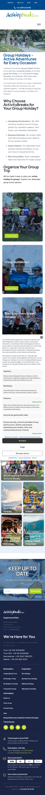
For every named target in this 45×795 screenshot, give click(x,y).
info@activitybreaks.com (22, 753)
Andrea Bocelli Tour (10, 674)
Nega (22, 447)
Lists (27, 538)
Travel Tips (22, 473)
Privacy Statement (25, 457)
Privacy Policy (8, 708)
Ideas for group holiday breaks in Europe (11, 540)
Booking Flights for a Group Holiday (12, 508)
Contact (11, 2)
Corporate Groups (9, 689)
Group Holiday (8, 473)
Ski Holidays (26, 674)
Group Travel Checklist (33, 542)
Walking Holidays (28, 684)
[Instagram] (24, 727)
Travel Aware (8, 722)
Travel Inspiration (9, 533)
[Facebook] (5, 727)
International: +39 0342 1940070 (17, 656)
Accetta (22, 440)
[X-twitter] (12, 727)
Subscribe (35, 591)
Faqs (36, 2)
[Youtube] (18, 727)
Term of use (7, 703)
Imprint (34, 457)
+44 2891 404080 (27, 750)
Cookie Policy (12, 457)
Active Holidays (31, 495)
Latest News (30, 499)
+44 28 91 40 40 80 (27, 789)
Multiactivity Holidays (29, 679)
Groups (16, 473)
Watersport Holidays (29, 689)
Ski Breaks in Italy (9, 679)
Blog (29, 2)
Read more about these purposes (30, 437)
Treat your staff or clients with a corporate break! (34, 507)
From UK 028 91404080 (14, 650)
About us (20, 2)
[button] (41, 337)
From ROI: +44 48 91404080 (16, 653)
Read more (29, 779)
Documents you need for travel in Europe (21, 717)
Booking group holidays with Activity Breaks (19, 477)
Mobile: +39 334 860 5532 (15, 659)
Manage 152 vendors (11, 437)
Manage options (22, 453)
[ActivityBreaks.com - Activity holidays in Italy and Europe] (22, 15)
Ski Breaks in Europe (10, 684)
